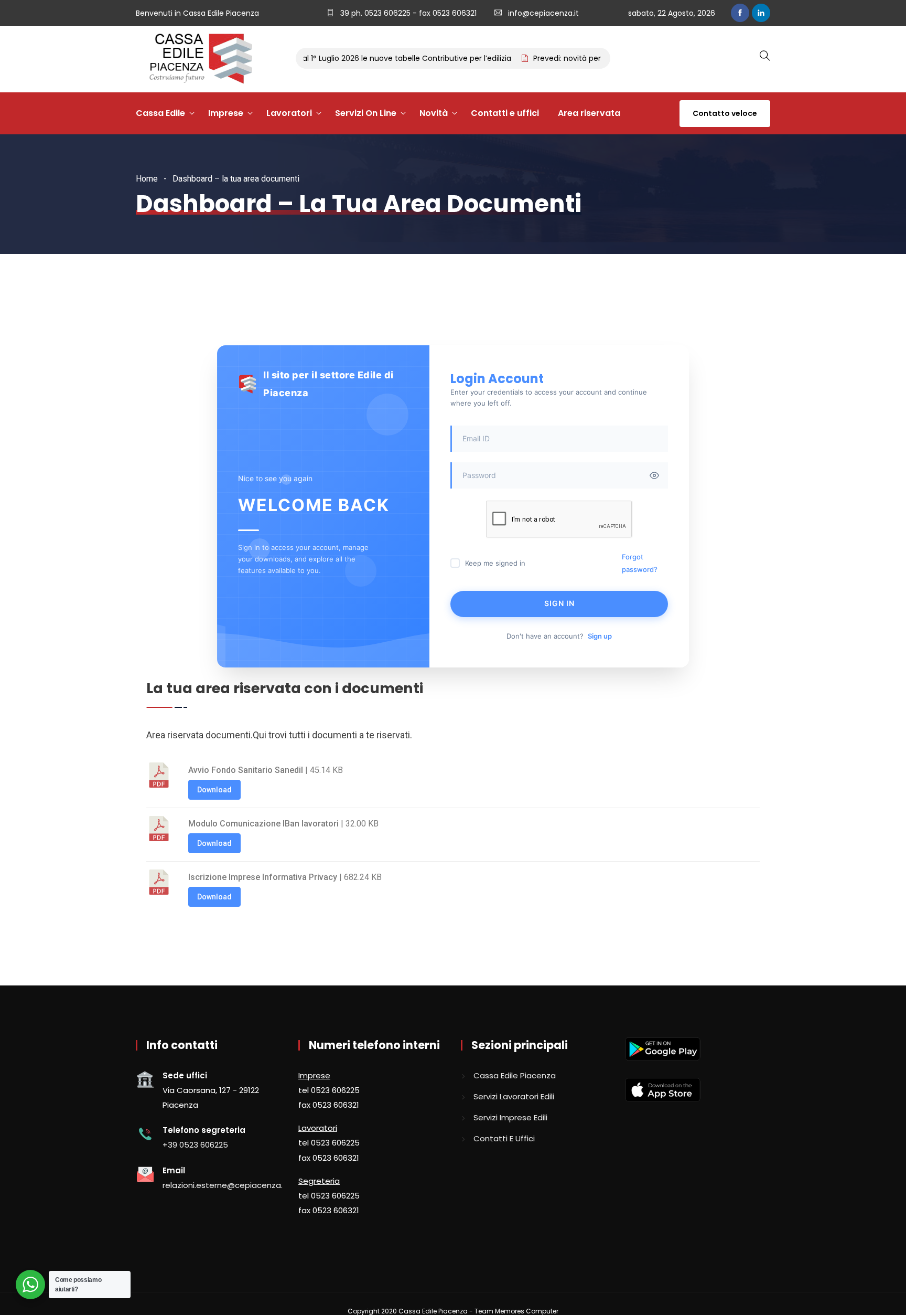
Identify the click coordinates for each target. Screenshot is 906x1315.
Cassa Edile (160, 113)
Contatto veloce (725, 113)
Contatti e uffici (505, 113)
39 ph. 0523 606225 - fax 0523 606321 (407, 13)
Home (147, 179)
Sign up (600, 636)
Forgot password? (639, 563)
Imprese (225, 113)
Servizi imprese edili (510, 1117)
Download (214, 790)
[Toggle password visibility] (654, 475)
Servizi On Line (365, 113)
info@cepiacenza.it (543, 13)
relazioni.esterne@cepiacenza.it (225, 1185)
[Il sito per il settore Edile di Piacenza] (197, 59)
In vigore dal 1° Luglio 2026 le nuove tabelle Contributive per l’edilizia (370, 58)
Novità (433, 113)
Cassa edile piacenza (514, 1075)
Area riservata (589, 113)
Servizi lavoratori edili (513, 1096)
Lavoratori (289, 113)
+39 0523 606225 (195, 1144)
